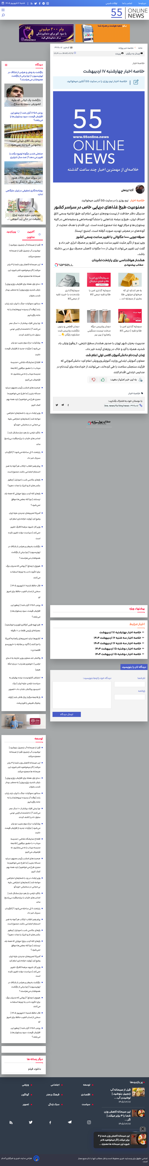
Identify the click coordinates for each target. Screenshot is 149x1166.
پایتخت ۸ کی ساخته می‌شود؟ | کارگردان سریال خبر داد (22, 455)
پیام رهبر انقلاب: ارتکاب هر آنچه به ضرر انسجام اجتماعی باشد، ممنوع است (23, 468)
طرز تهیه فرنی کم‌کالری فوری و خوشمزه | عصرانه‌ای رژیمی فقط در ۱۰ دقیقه (22, 627)
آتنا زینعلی (127, 190)
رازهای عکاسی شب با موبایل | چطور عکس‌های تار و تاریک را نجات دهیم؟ (24, 482)
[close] (143, 1129)
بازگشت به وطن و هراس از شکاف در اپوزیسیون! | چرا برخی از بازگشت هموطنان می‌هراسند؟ (25, 75)
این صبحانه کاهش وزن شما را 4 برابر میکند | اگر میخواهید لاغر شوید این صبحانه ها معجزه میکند (114, 1140)
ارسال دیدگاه (66, 714)
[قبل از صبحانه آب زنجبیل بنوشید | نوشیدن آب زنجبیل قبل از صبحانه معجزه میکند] (138, 1092)
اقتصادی (86, 1094)
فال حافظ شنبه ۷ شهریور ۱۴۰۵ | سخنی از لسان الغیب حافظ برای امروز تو (23, 591)
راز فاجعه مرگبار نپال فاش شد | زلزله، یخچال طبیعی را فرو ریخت (24, 700)
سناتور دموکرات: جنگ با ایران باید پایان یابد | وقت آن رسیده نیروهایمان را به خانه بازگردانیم (22, 309)
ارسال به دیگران (133, 53)
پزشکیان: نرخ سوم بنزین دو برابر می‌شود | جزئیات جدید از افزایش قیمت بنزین (22, 348)
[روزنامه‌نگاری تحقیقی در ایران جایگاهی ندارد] (23, 209)
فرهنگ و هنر (53, 1094)
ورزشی (26, 1085)
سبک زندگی (54, 1104)
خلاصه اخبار (136, 200)
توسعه (87, 1085)
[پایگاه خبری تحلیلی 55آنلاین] (129, 13)
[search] (3, 15)
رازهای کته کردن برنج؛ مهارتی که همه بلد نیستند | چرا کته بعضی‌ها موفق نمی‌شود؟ (22, 499)
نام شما (141, 678)
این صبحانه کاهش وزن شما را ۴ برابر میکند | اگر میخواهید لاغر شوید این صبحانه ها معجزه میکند (23, 270)
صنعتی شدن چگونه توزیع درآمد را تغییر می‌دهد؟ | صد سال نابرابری (26, 155)
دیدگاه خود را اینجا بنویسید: (97, 678)
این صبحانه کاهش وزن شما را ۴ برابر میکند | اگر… (117, 1116)
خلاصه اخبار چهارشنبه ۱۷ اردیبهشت (120, 632)
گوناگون (26, 1094)
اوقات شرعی (111, 3)
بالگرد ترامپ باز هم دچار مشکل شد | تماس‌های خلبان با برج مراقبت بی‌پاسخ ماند (22, 438)
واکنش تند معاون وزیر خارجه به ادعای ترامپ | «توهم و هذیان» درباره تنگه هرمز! (23, 664)
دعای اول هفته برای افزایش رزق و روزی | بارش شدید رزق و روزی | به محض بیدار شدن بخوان (22, 290)
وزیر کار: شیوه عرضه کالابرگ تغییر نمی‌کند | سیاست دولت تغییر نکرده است (24, 532)
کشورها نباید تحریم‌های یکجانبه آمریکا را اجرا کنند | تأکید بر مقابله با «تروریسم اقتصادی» (22, 644)
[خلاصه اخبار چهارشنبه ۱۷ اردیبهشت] (63, 405)
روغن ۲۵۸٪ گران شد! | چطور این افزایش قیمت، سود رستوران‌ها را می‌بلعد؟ (26, 116)
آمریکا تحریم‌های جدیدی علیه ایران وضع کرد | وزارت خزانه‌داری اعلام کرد (24, 516)
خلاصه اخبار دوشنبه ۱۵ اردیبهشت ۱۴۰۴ (118, 649)
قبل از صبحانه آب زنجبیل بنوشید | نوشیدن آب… (120, 1094)
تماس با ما (128, 3)
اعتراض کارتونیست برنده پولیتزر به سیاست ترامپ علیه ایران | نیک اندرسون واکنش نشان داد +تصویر (24, 683)
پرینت (118, 53)
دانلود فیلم (34, 1069)
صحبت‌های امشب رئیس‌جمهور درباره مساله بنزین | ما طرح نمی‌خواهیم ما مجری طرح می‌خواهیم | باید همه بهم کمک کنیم (22, 396)
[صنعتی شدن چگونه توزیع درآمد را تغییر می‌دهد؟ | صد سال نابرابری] (23, 172)
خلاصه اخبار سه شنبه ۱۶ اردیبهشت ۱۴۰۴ (118, 638)
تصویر (27, 1104)
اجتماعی (56, 1085)
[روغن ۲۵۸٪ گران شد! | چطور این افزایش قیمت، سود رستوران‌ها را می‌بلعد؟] (23, 135)
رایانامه (141, 691)
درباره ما (143, 3)
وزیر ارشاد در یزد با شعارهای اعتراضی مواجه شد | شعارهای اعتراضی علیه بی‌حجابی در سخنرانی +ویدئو (23, 419)
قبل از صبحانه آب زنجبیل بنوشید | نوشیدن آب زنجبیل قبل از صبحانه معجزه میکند (24, 250)
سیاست (87, 1104)
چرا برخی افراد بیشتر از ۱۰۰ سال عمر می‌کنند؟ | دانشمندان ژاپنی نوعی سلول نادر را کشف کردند (24, 329)
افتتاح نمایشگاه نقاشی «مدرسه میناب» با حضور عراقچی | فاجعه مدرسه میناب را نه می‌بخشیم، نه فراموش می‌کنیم (25, 371)
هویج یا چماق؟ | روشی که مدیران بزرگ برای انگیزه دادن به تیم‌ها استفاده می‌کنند (23, 572)
